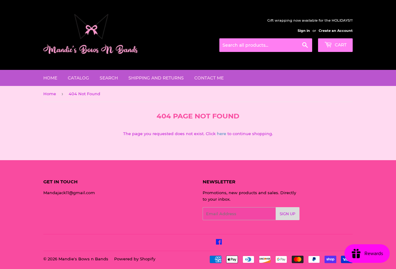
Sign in (304, 30)
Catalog (78, 78)
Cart (340, 45)
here (221, 133)
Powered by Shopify (134, 258)
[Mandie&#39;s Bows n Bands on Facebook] (219, 242)
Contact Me (209, 78)
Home (50, 78)
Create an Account (336, 30)
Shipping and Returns (156, 78)
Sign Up (287, 213)
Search (109, 78)
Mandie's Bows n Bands (83, 258)
